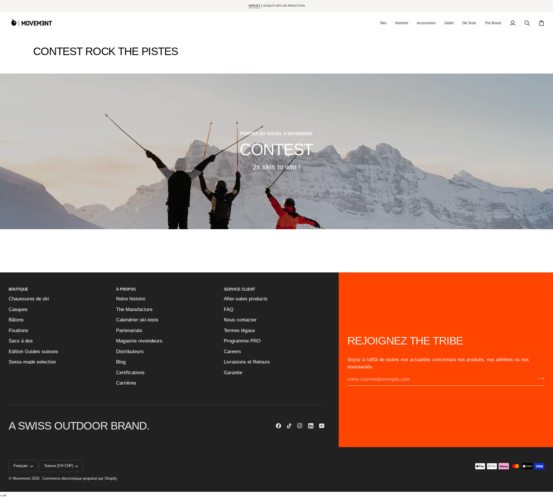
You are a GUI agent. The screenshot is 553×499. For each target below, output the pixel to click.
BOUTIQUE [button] (18, 289)
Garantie (233, 372)
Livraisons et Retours (247, 362)
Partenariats (129, 330)
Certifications (130, 372)
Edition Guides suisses (33, 351)
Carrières (126, 383)
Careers (232, 351)
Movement (21, 479)
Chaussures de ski (29, 299)
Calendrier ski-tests (137, 320)
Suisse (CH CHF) (58, 466)
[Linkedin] (310, 425)
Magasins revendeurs (139, 341)
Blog (121, 362)
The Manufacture (134, 309)
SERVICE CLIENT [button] (239, 289)
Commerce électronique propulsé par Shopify (79, 479)
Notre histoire (130, 299)
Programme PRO (242, 341)
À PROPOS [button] (126, 289)
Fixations (18, 330)
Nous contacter (240, 320)
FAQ (228, 309)
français (21, 466)
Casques (18, 309)
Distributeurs (130, 351)
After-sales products (246, 299)
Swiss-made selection (32, 362)
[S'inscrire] (539, 378)
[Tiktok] (289, 425)
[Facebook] (278, 425)
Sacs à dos (21, 341)
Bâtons (16, 320)
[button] (383, 23)
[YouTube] (321, 425)
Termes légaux (239, 330)
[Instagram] (299, 425)
